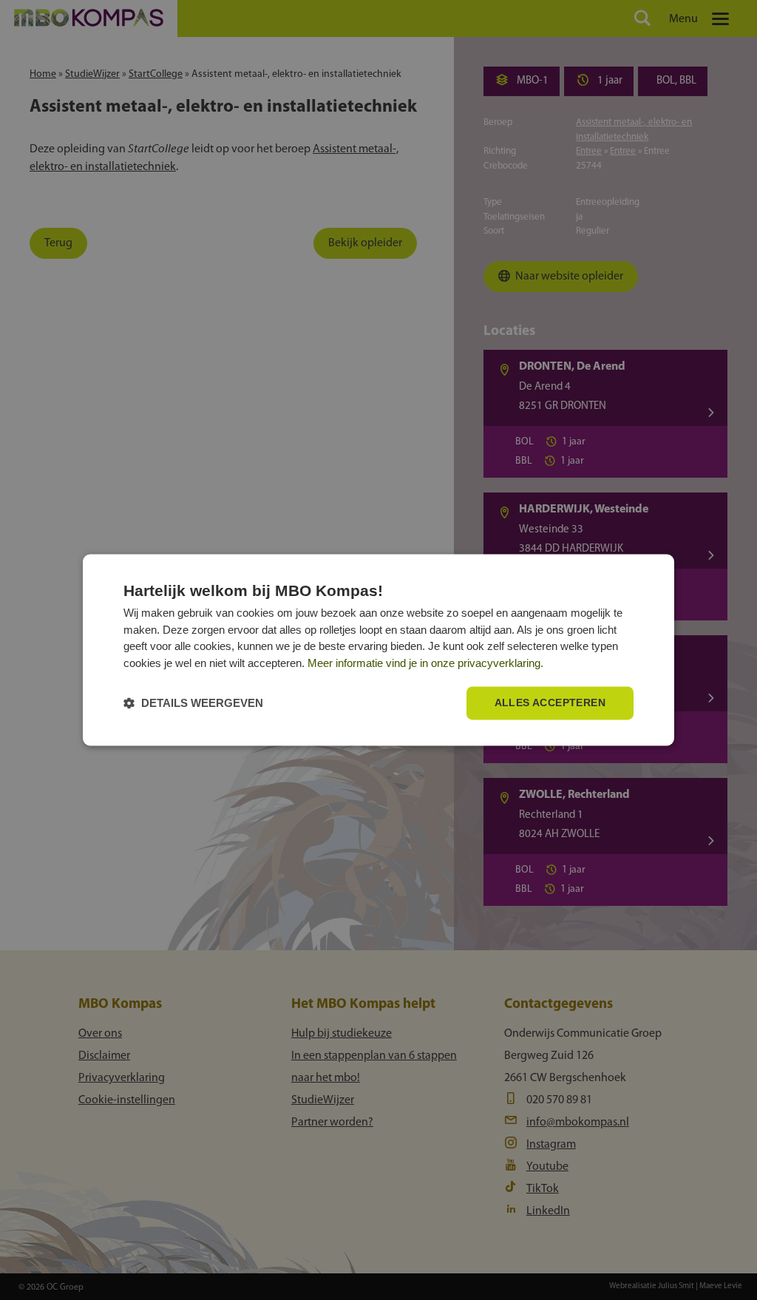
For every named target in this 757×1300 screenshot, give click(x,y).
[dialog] (378, 649)
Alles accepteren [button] (550, 703)
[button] (193, 703)
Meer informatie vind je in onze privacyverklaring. (425, 663)
